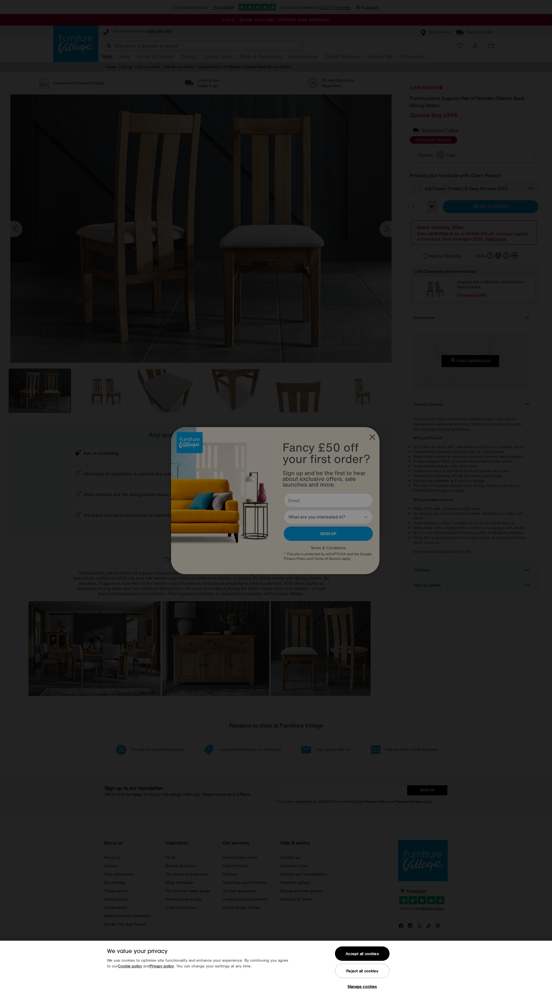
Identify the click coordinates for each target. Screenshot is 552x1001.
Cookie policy (130, 966)
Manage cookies (362, 986)
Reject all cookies (362, 971)
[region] (276, 971)
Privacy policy (162, 966)
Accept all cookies (362, 953)
